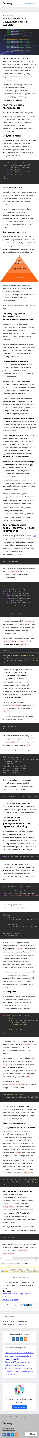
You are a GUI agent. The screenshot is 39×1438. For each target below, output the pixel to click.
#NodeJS (15, 1300)
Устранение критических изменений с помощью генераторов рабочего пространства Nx (19, 1356)
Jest (34, 536)
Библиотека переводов (22, 1417)
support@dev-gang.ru (8, 1430)
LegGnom (18, 15)
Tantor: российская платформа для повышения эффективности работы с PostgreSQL (19, 1371)
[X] (27, 1305)
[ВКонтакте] (25, 1305)
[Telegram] (30, 1305)
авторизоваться (19, 1324)
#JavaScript (6, 1300)
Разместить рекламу (20, 1407)
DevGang (7, 3)
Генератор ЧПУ (7, 1417)
